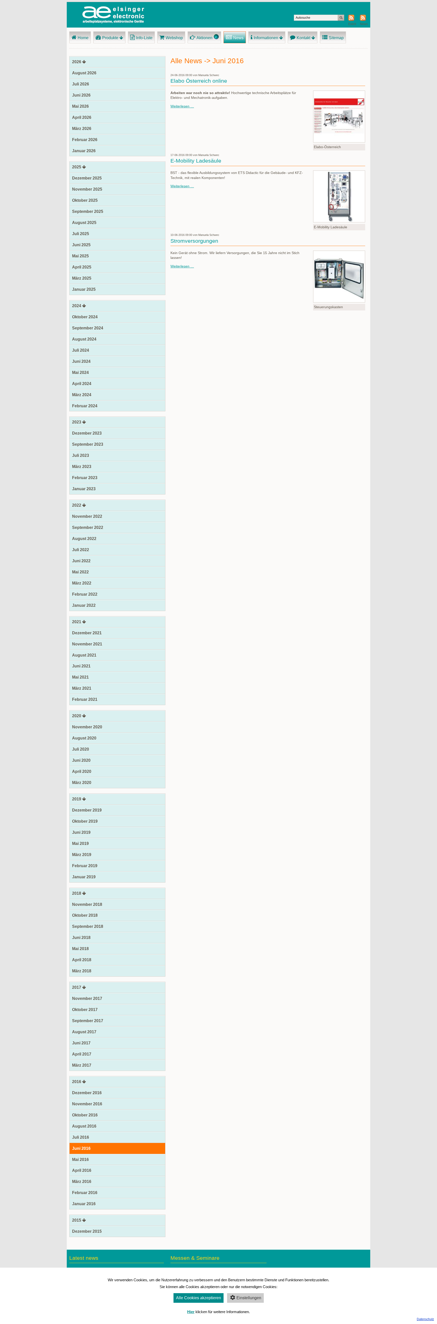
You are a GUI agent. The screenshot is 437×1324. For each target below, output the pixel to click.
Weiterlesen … (182, 106)
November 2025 (87, 189)
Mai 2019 (80, 843)
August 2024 (84, 339)
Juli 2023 (80, 455)
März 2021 (81, 688)
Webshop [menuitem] (174, 38)
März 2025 (81, 278)
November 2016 (87, 1104)
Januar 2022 (84, 605)
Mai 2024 (80, 372)
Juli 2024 (80, 350)
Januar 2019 (84, 877)
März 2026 (81, 128)
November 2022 (87, 516)
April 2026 (81, 117)
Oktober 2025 (85, 200)
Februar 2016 (84, 1193)
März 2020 (81, 782)
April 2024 (81, 384)
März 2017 (81, 1065)
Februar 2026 (84, 140)
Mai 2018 (80, 949)
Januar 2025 (84, 289)
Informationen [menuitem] (266, 38)
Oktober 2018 (85, 915)
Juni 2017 (81, 1043)
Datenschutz (425, 1319)
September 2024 (87, 328)
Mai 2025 (80, 256)
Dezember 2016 (87, 1093)
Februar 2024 (84, 406)
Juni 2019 (81, 832)
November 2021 (87, 644)
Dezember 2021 (87, 633)
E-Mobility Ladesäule (195, 161)
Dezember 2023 (87, 433)
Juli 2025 (80, 234)
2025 (76, 167)
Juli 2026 (80, 84)
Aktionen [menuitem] (204, 38)
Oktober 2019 (85, 821)
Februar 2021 (84, 699)
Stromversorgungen (194, 241)
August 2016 (84, 1126)
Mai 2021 (80, 677)
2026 (76, 62)
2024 (76, 306)
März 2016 (81, 1181)
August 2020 (84, 738)
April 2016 (81, 1170)
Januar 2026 (84, 151)
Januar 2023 (84, 489)
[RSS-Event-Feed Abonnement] (351, 19)
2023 (76, 422)
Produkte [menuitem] (110, 38)
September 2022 (87, 527)
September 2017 (87, 1021)
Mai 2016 (80, 1159)
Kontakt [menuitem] (303, 38)
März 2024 (81, 395)
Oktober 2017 (85, 1009)
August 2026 (84, 73)
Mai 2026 (80, 106)
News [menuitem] (238, 38)
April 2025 (81, 267)
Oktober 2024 (85, 317)
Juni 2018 (81, 937)
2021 (76, 622)
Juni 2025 (81, 245)
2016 (76, 1082)
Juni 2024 (81, 361)
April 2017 (81, 1054)
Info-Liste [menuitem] (144, 38)
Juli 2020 (80, 749)
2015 (76, 1220)
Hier (190, 1312)
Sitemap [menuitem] (336, 38)
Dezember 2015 (87, 1231)
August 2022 (84, 538)
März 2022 (81, 583)
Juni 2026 (81, 95)
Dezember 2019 (87, 810)
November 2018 (87, 904)
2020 (76, 716)
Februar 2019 (84, 866)
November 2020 (87, 727)
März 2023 (81, 466)
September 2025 (87, 211)
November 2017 (87, 998)
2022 (76, 505)
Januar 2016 (84, 1204)
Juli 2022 (80, 550)
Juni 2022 (81, 561)
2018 (76, 893)
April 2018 (81, 960)
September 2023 (87, 444)
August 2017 (84, 1032)
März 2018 (81, 971)
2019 (76, 799)
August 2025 (84, 222)
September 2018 (87, 926)
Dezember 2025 (87, 178)
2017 (76, 987)
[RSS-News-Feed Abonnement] (363, 19)
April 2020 (81, 771)
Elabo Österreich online (198, 81)
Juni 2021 (81, 666)
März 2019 (81, 854)
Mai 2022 (80, 572)
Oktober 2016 (85, 1115)
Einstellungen (248, 1298)
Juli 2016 (80, 1137)
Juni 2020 (81, 760)
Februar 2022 (84, 594)
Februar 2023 (84, 478)
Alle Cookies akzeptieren (198, 1298)
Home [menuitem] (83, 38)
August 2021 (84, 655)
